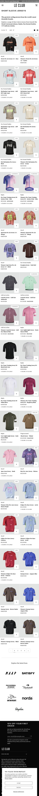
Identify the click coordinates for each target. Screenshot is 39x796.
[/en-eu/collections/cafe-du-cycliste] (11, 698)
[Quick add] (16, 52)
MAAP (3, 24)
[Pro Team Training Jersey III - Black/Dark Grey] (10, 350)
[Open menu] (4, 5)
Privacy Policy (8, 778)
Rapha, (20, 24)
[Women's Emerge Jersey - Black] (10, 627)
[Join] (30, 736)
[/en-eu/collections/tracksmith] (27, 686)
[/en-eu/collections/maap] (10, 673)
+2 (37, 336)
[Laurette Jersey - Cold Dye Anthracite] (10, 282)
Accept (18, 783)
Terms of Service (26, 741)
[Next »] (28, 650)
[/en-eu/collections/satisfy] (28, 673)
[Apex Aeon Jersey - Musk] (10, 456)
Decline (19, 787)
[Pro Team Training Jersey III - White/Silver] (10, 386)
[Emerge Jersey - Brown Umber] (10, 594)
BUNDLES (25, 1)
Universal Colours (12, 24)
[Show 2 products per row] (37, 30)
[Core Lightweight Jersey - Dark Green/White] (10, 421)
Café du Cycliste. (9, 26)
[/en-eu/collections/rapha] (19, 709)
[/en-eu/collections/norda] (27, 698)
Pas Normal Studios (29, 24)
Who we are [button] (5, 754)
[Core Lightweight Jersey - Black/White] (35, 336)
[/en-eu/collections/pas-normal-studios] (11, 686)
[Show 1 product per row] (34, 30)
